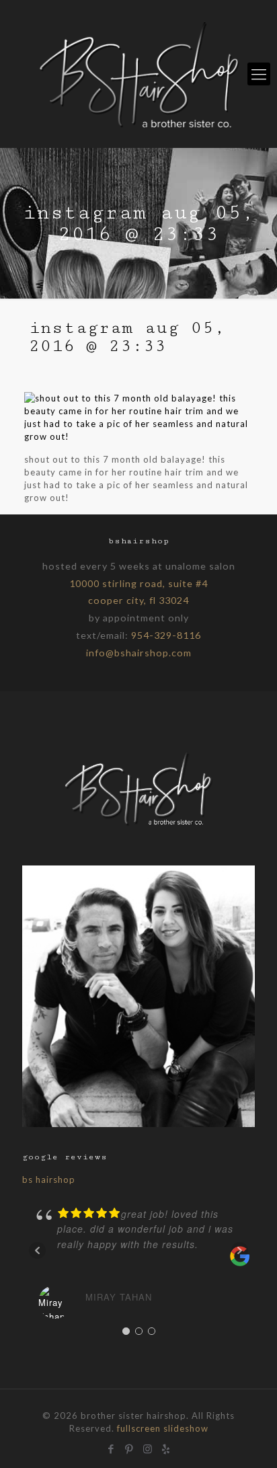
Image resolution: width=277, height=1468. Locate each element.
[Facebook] (111, 1447)
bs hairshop (48, 1179)
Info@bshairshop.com (139, 652)
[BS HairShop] (138, 74)
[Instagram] (148, 1447)
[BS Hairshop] (138, 825)
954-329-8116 (166, 635)
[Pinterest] (129, 1447)
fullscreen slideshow (162, 1428)
